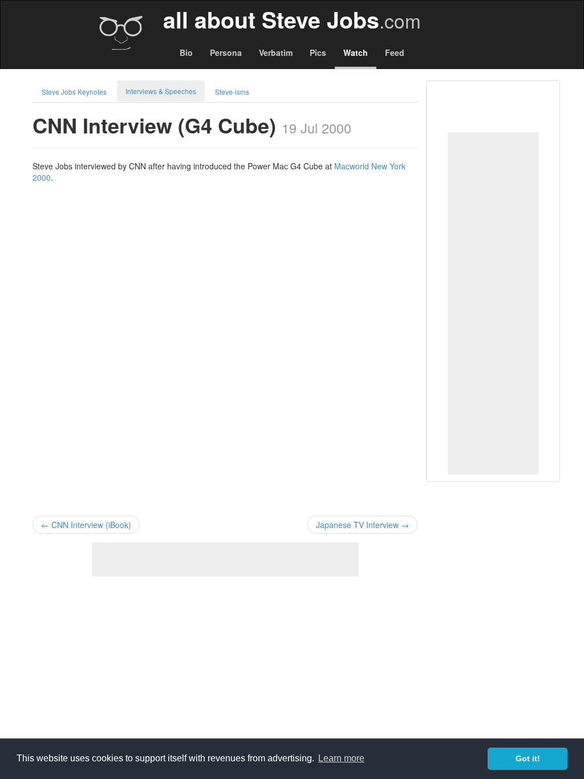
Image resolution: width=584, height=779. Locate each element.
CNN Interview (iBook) (86, 524)
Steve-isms (232, 91)
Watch (355, 52)
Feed (394, 52)
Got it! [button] (528, 758)
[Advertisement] (493, 303)
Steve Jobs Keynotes (74, 91)
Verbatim (276, 52)
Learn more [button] (341, 758)
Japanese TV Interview (362, 524)
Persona (226, 52)
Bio (186, 52)
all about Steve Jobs (292, 19)
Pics (318, 52)
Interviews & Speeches (160, 91)
